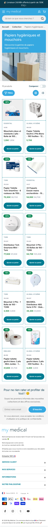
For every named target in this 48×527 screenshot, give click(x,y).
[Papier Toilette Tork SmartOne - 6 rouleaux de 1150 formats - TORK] (12, 166)
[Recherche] (42, 18)
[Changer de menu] (3, 11)
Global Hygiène (33, 123)
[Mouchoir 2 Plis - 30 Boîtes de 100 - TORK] (35, 223)
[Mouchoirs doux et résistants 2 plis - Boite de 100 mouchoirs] (12, 109)
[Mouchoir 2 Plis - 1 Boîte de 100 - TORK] (12, 280)
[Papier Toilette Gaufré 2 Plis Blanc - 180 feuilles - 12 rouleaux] (35, 109)
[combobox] (24, 18)
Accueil (5, 27)
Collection (17, 27)
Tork (6, 180)
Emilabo (7, 351)
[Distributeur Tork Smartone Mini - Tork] (12, 223)
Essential (8, 123)
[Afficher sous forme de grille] (36, 93)
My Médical (11, 520)
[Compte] (39, 11)
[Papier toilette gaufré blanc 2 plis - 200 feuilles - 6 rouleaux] (35, 337)
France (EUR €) (10, 493)
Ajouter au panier (13, 149)
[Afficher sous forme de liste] (43, 93)
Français (23, 493)
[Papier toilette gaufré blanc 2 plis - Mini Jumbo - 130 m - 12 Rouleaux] (12, 337)
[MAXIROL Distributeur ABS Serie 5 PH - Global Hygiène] (35, 280)
